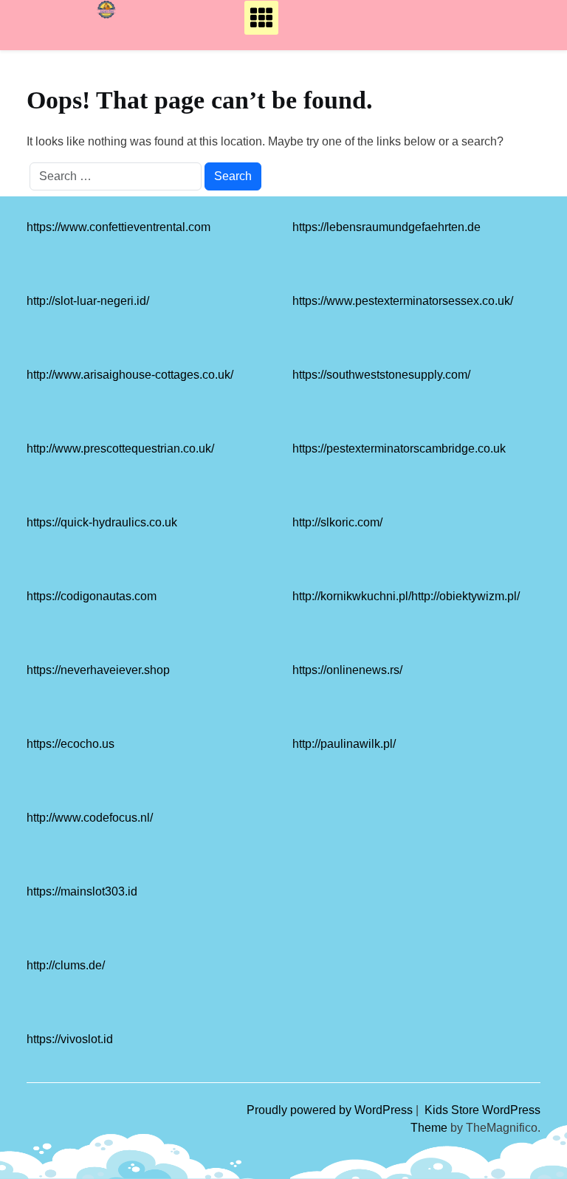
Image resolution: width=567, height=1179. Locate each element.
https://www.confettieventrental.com (118, 227)
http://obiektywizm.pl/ (465, 596)
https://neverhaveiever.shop (98, 670)
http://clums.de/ (66, 965)
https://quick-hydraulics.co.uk (102, 522)
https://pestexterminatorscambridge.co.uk (399, 448)
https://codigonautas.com (92, 596)
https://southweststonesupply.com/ (381, 374)
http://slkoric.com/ (337, 522)
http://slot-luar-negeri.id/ (88, 301)
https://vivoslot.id (70, 1039)
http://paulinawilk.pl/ (344, 744)
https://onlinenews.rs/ (347, 670)
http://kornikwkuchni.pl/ (351, 596)
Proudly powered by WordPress (331, 1110)
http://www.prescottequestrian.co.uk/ (120, 448)
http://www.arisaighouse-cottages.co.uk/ (130, 374)
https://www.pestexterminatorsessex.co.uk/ (402, 301)
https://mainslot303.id (82, 891)
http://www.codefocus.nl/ (90, 817)
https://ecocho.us (70, 744)
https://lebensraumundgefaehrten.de (386, 227)
